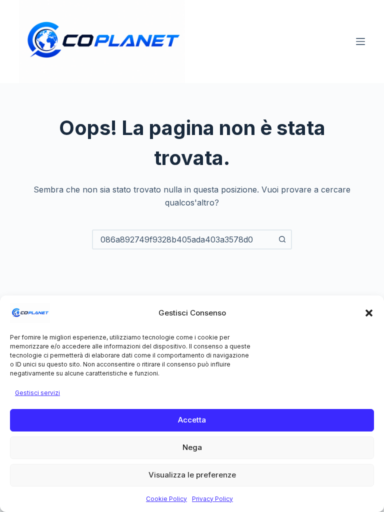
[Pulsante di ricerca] (282, 239)
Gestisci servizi (37, 392)
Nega (192, 447)
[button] (369, 313)
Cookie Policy (166, 498)
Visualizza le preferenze (192, 475)
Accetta (192, 419)
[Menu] (360, 41)
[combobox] (183, 240)
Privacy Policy (212, 498)
